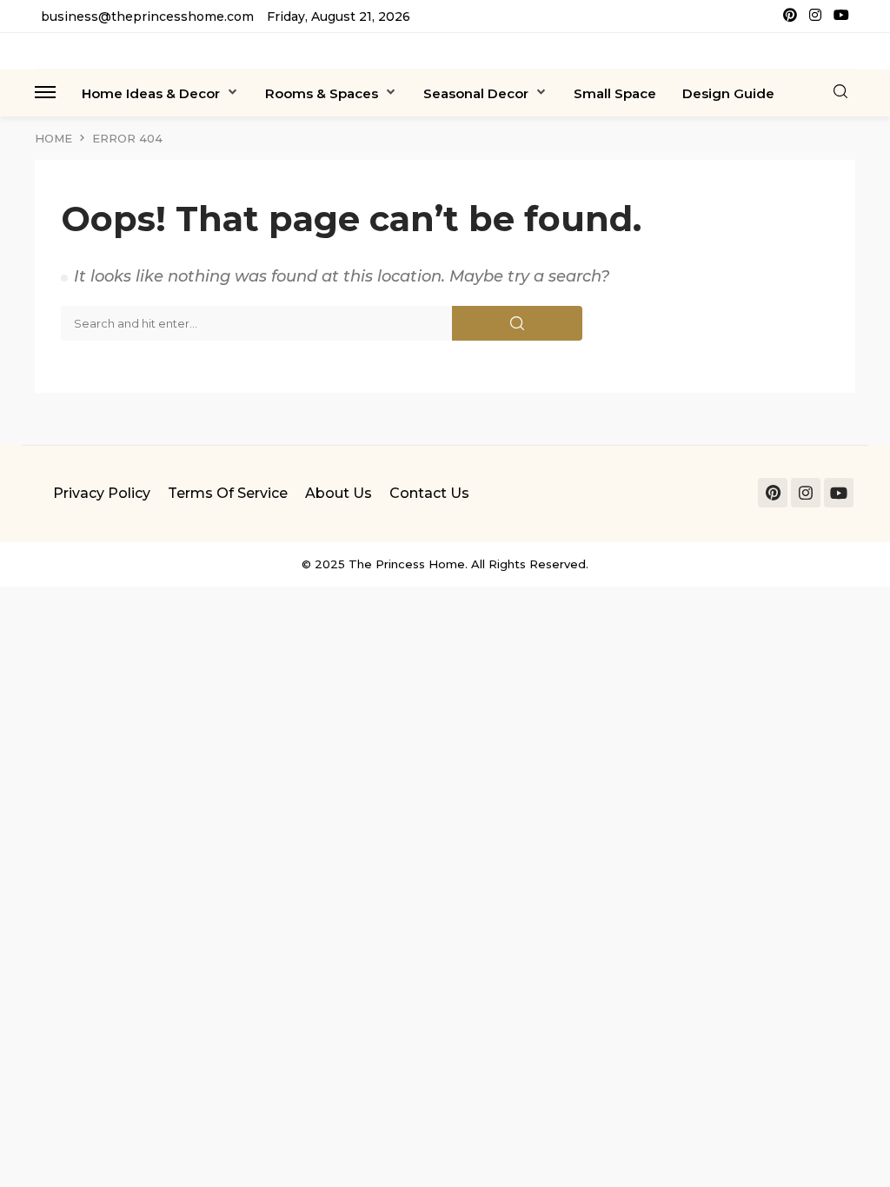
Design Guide (728, 93)
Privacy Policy (101, 493)
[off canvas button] (45, 92)
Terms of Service (228, 493)
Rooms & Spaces (321, 93)
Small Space (615, 93)
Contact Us (429, 493)
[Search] (840, 93)
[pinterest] (790, 16)
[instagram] (815, 16)
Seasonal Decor (475, 93)
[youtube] (841, 16)
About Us (338, 493)
